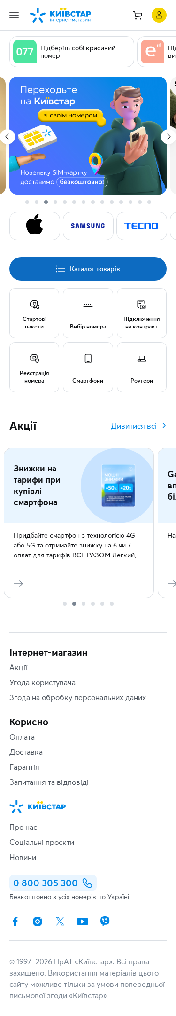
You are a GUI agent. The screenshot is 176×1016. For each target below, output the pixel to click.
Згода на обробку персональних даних (77, 697)
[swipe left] (7, 136)
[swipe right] (168, 136)
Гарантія (24, 767)
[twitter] (60, 921)
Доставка (26, 752)
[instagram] (37, 921)
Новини (22, 857)
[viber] (105, 921)
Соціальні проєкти (41, 842)
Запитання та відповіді (49, 782)
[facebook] (15, 921)
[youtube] (82, 921)
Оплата (22, 737)
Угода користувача (42, 682)
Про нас (23, 827)
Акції (18, 667)
